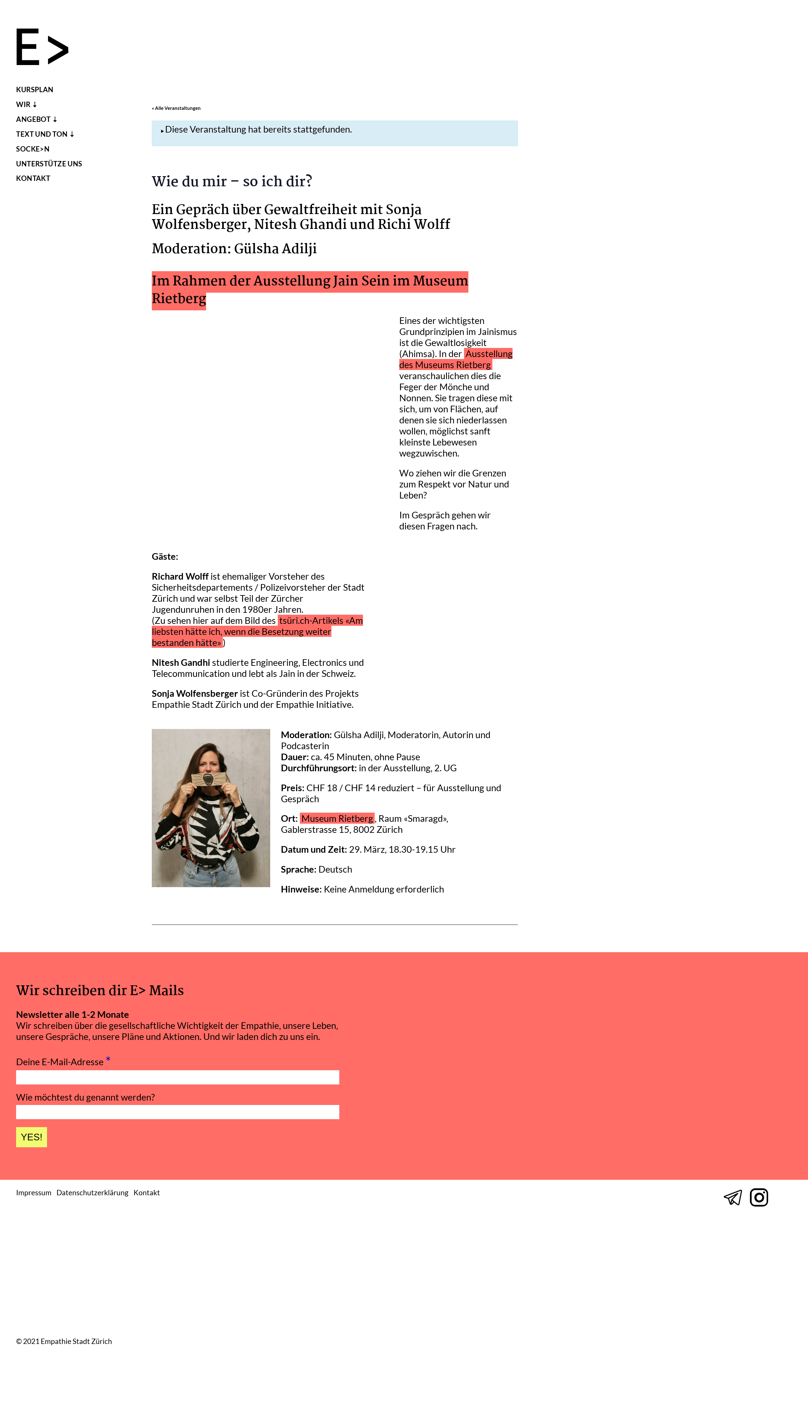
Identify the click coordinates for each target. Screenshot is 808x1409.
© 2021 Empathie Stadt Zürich (64, 1341)
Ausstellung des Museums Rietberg (456, 359)
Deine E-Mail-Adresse (63, 1060)
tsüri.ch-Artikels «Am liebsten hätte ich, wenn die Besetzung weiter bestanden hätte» (257, 631)
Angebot (33, 119)
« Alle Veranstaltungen (176, 108)
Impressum (33, 1192)
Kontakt (33, 178)
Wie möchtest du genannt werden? (85, 1097)
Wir (23, 104)
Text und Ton (42, 134)
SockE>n (33, 149)
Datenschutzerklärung (92, 1192)
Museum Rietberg (337, 818)
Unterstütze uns (49, 163)
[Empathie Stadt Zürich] (47, 48)
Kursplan (35, 89)
